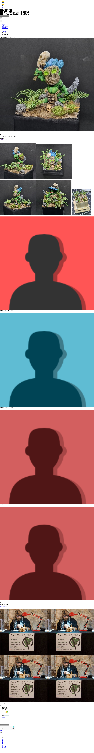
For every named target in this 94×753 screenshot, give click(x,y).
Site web (2, 705)
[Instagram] (2, 743)
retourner (2, 608)
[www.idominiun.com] (4, 752)
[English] (3, 3)
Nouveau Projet (4, 27)
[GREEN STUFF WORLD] (2, 23)
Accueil (3, 744)
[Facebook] (2, 739)
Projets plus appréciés (5, 26)
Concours (3, 24)
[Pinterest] (2, 742)
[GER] (3, 4)
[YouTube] (2, 741)
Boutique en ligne (5, 28)
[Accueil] (2, 30)
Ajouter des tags (2, 730)
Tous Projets (4, 25)
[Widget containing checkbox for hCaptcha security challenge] (7, 728)
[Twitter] (2, 740)
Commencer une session (6, 7)
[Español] (3, 1)
